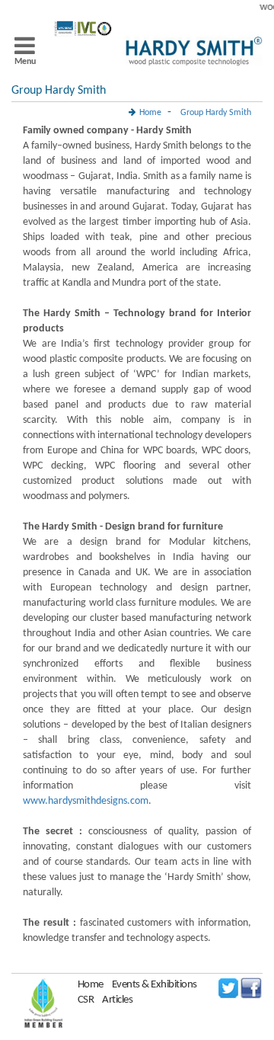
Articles (117, 1000)
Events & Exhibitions (154, 984)
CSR (86, 1000)
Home (91, 984)
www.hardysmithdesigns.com (85, 801)
